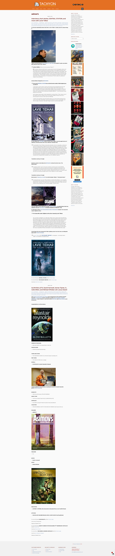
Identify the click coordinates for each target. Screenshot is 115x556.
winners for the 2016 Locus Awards (40, 296)
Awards (49, 8)
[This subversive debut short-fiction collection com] (77, 120)
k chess (48, 23)
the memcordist (45, 25)
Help (60, 551)
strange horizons (65, 24)
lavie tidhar (51, 23)
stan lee (57, 24)
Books (37, 8)
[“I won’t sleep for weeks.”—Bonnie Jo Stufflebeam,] (77, 146)
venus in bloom (60, 25)
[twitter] (73, 4)
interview (43, 23)
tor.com (55, 25)
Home (33, 8)
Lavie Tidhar (36, 235)
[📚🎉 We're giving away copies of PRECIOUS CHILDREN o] (77, 108)
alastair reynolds (47, 291)
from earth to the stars (37, 23)
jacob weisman (51, 292)
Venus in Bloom (53, 206)
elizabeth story (46, 292)
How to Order (34, 549)
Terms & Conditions (49, 551)
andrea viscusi (47, 22)
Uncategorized (41, 22)
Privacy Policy (48, 549)
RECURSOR (46, 80)
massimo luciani (58, 23)
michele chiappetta (65, 23)
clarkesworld (64, 22)
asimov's (51, 22)
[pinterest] (80, 4)
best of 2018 (55, 22)
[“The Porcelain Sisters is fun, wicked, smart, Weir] (77, 95)
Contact (57, 8)
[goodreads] (79, 4)
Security (47, 550)
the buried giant (39, 25)
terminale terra (33, 25)
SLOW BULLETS (39, 297)
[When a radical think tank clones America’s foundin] (77, 133)
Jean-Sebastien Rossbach (39, 533)
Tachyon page (52, 277)
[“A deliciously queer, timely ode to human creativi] (77, 82)
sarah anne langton (53, 24)
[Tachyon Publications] (44, 7)
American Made (61, 550)
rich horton (47, 24)
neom (32, 24)
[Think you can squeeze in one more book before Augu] (77, 56)
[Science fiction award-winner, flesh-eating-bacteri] (77, 159)
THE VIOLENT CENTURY (47, 235)
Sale (41, 8)
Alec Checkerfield (34, 22)
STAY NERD (41, 141)
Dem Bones (42, 207)
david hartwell (41, 292)
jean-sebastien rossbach (58, 292)
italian (46, 23)
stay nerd (60, 24)
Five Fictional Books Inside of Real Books (49, 209)
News (53, 8)
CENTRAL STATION (42, 83)
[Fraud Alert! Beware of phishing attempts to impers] (77, 172)
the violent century (51, 25)
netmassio (35, 24)
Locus (55, 23)
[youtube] (77, 4)
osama (39, 24)
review (44, 24)
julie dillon (64, 292)
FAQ (33, 550)
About (45, 8)
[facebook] (75, 4)
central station (59, 22)
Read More (73, 34)
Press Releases (61, 549)
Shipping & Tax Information (36, 551)
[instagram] (82, 4)
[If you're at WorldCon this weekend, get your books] (77, 69)
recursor (41, 24)
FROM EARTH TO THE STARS (48, 63)
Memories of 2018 (41, 177)
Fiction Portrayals (40, 232)
